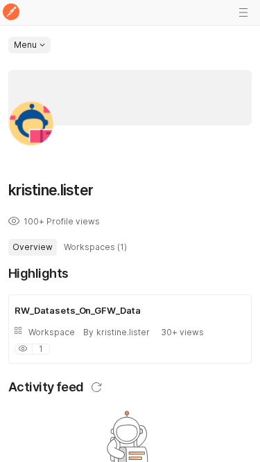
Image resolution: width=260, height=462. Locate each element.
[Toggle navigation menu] (243, 12)
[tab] (32, 247)
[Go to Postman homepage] (11, 12)
